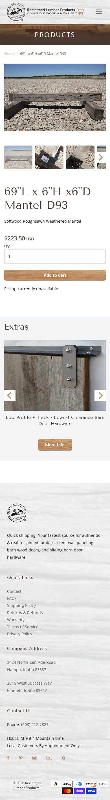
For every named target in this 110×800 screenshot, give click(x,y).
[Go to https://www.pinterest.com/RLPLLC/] (21, 758)
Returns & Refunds (25, 612)
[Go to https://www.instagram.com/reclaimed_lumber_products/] (35, 758)
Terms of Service (22, 626)
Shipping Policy (21, 605)
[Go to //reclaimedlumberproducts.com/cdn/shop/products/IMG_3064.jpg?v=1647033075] (55, 97)
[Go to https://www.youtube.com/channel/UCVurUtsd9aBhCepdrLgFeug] (50, 758)
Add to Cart (55, 275)
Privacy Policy (19, 633)
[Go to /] (42, 12)
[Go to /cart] (80, 11)
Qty (7, 246)
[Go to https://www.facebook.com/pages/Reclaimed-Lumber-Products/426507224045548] (8, 758)
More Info (55, 445)
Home (9, 53)
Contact (14, 591)
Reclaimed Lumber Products (27, 785)
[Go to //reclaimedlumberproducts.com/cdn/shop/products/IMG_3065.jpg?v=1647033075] (80, 157)
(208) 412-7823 (35, 724)
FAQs (12, 598)
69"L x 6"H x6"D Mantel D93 (43, 53)
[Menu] (99, 12)
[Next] (100, 157)
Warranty (16, 619)
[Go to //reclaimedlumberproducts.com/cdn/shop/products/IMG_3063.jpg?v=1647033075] (49, 157)
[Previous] (10, 395)
